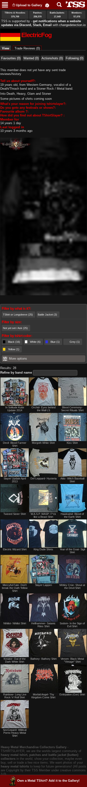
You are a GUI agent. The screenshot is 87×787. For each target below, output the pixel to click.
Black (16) (14, 341)
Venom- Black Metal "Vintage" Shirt (72, 660)
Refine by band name (16, 372)
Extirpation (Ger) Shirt (72, 694)
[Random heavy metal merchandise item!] (47, 5)
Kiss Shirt (72, 442)
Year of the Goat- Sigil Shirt (72, 551)
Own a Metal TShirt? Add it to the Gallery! (48, 780)
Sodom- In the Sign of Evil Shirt (72, 625)
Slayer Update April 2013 (15, 480)
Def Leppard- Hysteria (43, 478)
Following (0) (74, 58)
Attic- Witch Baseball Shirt (72, 480)
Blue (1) (55, 341)
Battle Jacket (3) (47, 314)
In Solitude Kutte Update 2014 (14, 409)
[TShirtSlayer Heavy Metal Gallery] (74, 4)
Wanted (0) (31, 58)
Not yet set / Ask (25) (15, 328)
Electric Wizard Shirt (15, 549)
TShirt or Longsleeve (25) (18, 314)
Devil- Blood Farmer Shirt (14, 444)
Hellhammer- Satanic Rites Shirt (43, 625)
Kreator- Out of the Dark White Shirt (15, 660)
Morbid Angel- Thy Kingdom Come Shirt (43, 696)
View (6, 48)
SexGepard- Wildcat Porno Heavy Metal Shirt (15, 732)
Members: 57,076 (77, 15)
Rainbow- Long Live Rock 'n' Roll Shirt (14, 696)
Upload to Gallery (29, 5)
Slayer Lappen (43, 585)
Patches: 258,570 (37, 15)
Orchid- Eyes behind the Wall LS (43, 409)
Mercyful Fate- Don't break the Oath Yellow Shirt (15, 588)
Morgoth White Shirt (43, 442)
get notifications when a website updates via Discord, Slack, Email (41, 23)
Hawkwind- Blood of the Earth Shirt (72, 515)
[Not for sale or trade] (14, 391)
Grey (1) (75, 341)
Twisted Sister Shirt (14, 513)
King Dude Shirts (43, 549)
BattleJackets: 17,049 (57, 15)
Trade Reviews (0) (27, 48)
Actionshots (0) (52, 58)
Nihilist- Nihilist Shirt (14, 623)
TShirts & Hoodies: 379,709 (15, 15)
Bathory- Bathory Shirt (43, 658)
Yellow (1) (13, 349)
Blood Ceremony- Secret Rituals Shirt (72, 409)
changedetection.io (72, 25)
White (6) (35, 341)
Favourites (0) (11, 58)
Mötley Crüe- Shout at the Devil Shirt (72, 586)
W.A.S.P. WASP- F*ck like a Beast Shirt (43, 515)
